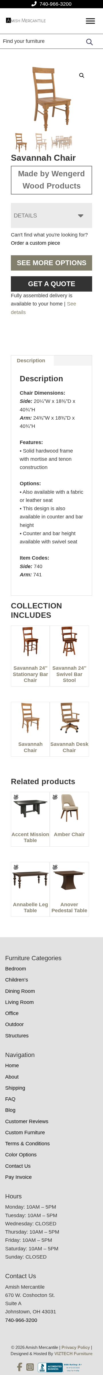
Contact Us (18, 1166)
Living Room (19, 1002)
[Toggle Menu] (90, 21)
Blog (10, 1110)
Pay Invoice (18, 1177)
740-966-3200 (55, 4)
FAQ (10, 1099)
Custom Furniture (25, 1132)
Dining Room (20, 991)
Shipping (15, 1088)
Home (12, 1065)
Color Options (21, 1155)
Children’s (16, 980)
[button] (82, 75)
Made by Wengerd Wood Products (51, 180)
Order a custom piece (35, 243)
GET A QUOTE (51, 284)
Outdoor (14, 1024)
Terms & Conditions (27, 1143)
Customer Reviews (26, 1121)
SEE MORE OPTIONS (51, 263)
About (12, 1077)
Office (12, 1013)
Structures (17, 1036)
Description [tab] (31, 360)
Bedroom (15, 969)
